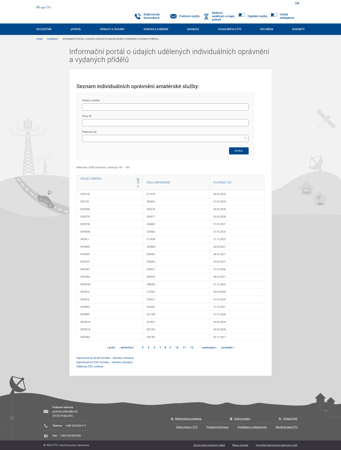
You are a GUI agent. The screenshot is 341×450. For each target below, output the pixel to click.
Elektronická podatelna (188, 418)
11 (184, 347)
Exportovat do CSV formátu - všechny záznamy (104, 362)
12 (191, 347)
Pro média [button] (266, 29)
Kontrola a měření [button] (156, 29)
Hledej (288, 3)
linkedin (279, 3)
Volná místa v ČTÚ (187, 427)
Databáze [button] (193, 29)
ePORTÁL (76, 29)
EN (297, 3)
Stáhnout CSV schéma (90, 366)
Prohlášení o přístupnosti (252, 427)
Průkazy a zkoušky (112, 29)
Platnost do (222, 182)
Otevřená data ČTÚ (286, 427)
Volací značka (91, 100)
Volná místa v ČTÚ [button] (229, 29)
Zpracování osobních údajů (209, 445)
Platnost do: (89, 132)
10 (176, 347)
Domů (39, 39)
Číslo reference (158, 182)
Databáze (52, 39)
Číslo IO (87, 116)
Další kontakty (242, 418)
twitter (273, 3)
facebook (267, 3)
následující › (209, 347)
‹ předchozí (126, 347)
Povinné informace (218, 427)
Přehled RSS (290, 418)
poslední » (227, 347)
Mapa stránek (240, 445)
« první (111, 347)
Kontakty (298, 29)
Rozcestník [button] (44, 29)
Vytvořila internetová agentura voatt (276, 445)
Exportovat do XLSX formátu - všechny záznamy (105, 358)
